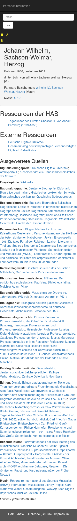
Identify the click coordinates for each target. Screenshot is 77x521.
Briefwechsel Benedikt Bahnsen (40, 411)
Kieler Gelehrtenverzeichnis (18, 333)
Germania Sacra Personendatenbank (40, 272)
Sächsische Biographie (42, 219)
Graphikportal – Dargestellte (32, 454)
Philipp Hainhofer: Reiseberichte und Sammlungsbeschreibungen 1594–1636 (36, 429)
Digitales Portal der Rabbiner (27, 241)
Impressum (61, 514)
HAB (11, 514)
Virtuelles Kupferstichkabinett (37, 450)
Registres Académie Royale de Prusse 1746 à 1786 (33, 399)
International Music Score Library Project (37, 485)
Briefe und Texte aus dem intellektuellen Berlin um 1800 (38, 401)
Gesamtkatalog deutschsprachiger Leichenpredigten (42, 146)
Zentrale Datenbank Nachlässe (42, 376)
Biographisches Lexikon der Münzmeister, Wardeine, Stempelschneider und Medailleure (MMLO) (38, 249)
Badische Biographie (42, 203)
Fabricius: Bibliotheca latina (52, 282)
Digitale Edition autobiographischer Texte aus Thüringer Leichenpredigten (35, 384)
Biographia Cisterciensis (39, 245)
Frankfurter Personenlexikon (34, 223)
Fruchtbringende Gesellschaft (57, 386)
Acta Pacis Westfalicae (14, 391)
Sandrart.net (8, 395)
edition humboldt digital (33, 419)
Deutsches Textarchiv (14, 407)
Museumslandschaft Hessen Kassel (44, 462)
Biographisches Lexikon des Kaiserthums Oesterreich (31, 231)
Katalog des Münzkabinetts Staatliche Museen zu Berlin (37, 444)
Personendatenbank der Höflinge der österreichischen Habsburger (38, 235)
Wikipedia (27, 182)
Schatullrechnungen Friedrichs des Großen (46, 395)
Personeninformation (16, 6)
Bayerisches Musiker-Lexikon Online (23, 493)
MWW (20, 514)
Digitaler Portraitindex (22, 150)
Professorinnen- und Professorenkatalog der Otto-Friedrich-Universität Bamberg (32, 321)
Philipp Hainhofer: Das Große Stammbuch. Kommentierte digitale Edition (38, 433)
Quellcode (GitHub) (39, 514)
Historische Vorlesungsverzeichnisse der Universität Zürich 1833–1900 (35, 350)
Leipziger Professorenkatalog (56, 333)
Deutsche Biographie (42, 188)
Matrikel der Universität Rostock (20, 346)
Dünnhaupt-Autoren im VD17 (48, 297)
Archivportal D (9, 172)
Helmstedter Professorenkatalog (48, 329)
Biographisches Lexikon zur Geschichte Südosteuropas (36, 196)
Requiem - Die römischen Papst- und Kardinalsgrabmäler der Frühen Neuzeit (35, 470)
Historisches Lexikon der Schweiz (52, 192)
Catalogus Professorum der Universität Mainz (29, 337)
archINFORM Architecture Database (23, 466)
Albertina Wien (9, 462)
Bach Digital (65, 489)
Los (8, 25)
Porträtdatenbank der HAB (40, 442)
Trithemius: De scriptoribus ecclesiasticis (31, 280)
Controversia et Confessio (48, 391)
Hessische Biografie (31, 215)
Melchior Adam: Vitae (14, 286)
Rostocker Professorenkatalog (55, 341)
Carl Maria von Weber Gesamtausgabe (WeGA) (35, 487)
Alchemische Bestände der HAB (36, 311)
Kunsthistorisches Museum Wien (47, 458)
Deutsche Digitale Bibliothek (26, 142)
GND (17, 98)
